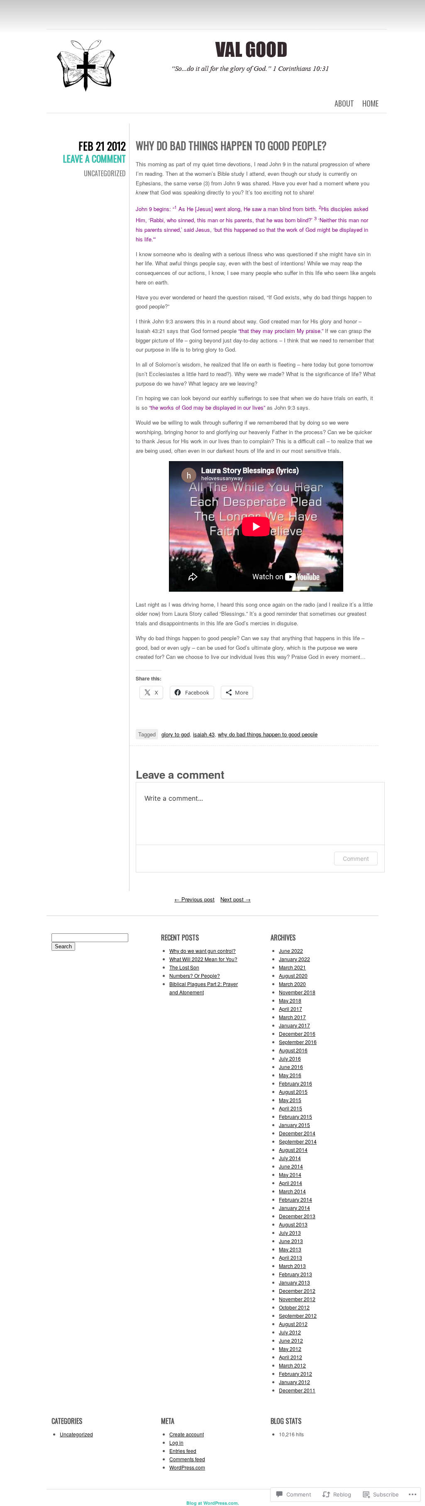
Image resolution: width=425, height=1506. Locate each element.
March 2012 (292, 1365)
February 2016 (295, 1083)
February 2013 (295, 1274)
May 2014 (290, 1174)
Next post (235, 899)
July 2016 (290, 1058)
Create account (186, 1434)
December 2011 (297, 1390)
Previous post (194, 899)
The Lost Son (184, 967)
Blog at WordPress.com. (212, 1503)
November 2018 (297, 992)
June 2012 (291, 1340)
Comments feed (187, 1458)
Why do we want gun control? (202, 950)
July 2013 (290, 1232)
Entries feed (182, 1450)
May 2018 (290, 1000)
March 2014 (292, 1191)
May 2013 (290, 1249)
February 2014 (295, 1199)
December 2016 (297, 1033)
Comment (356, 858)
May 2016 (290, 1074)
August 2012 (293, 1323)
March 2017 (292, 1016)
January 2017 (294, 1025)
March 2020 (292, 983)
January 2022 (294, 958)
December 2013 (297, 1215)
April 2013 (290, 1257)
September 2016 (298, 1041)
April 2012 (290, 1356)
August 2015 (293, 1091)
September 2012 (298, 1315)
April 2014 (290, 1182)
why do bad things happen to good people (268, 734)
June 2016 (291, 1066)
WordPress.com (187, 1467)
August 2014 (293, 1149)
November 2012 (297, 1298)
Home (370, 103)
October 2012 (294, 1307)
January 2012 (294, 1381)
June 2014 (291, 1166)
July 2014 (290, 1157)
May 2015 (290, 1099)
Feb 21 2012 (102, 145)
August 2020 (293, 975)
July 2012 (290, 1332)
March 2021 (292, 967)
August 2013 (293, 1224)
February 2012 (295, 1373)
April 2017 (290, 1008)
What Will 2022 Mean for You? (203, 958)
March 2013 (292, 1265)
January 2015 (294, 1124)
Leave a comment (94, 158)
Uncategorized (105, 173)
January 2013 (294, 1282)
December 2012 (297, 1290)
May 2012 (290, 1348)
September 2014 (298, 1141)
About (344, 103)
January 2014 (294, 1207)
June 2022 (291, 950)
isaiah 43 (204, 734)
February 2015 (295, 1116)
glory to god (175, 734)
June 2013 (291, 1240)
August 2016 (293, 1050)
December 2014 (297, 1133)
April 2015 (290, 1108)
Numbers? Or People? (194, 975)
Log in (176, 1442)
